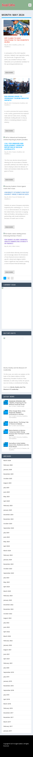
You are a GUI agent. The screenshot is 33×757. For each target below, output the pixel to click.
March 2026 (7, 460)
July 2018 (6, 695)
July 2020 (6, 668)
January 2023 (7, 600)
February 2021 (7, 663)
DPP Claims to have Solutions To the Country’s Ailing (16, 40)
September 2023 (8, 573)
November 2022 (8, 609)
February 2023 (7, 595)
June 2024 (6, 537)
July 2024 (6, 532)
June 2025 (6, 492)
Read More (9, 72)
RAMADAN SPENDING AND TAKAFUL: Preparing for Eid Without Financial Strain (17, 402)
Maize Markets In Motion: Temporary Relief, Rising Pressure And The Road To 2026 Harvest (19, 432)
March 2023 (7, 591)
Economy (19, 416)
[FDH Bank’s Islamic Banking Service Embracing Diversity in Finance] (16, 235)
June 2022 (6, 627)
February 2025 (7, 505)
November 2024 (8, 519)
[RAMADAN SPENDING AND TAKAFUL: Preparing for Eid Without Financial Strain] (5, 402)
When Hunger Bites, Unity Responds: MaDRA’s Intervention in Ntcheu (17, 412)
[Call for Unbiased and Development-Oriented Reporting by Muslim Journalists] (16, 138)
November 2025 (8, 474)
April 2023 (6, 587)
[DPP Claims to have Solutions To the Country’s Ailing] (16, 27)
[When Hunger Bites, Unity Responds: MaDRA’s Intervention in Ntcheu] (5, 412)
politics (20, 45)
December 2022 (8, 605)
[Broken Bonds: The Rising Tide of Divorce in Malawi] (5, 423)
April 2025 (6, 501)
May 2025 (6, 496)
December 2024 (8, 514)
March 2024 (7, 550)
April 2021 (6, 659)
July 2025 (6, 487)
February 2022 (7, 641)
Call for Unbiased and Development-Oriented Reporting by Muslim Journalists (14, 146)
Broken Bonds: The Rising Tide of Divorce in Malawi (18, 423)
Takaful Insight (20, 406)
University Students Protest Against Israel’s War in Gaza (16, 193)
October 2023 (7, 568)
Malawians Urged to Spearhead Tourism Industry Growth (16, 98)
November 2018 (8, 686)
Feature (14, 152)
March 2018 (7, 704)
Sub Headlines (12, 417)
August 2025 (7, 483)
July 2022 (6, 623)
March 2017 (7, 722)
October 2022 (7, 614)
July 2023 (6, 578)
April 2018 (6, 699)
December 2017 (8, 713)
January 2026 (7, 469)
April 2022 (6, 632)
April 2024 (6, 546)
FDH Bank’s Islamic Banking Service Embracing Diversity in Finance (16, 241)
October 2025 (7, 478)
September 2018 (8, 690)
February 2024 (7, 555)
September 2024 (8, 528)
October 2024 (7, 523)
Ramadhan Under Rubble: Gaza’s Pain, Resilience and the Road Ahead (19, 444)
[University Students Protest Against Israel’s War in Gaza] (16, 187)
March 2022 (7, 636)
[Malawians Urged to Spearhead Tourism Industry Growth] (16, 86)
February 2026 (7, 465)
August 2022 (7, 618)
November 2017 (8, 717)
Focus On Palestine (17, 197)
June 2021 (6, 654)
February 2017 (7, 726)
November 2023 (8, 564)
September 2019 (8, 672)
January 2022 (7, 645)
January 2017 (7, 731)
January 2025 (7, 510)
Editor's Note (15, 246)
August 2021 (7, 650)
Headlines (15, 45)
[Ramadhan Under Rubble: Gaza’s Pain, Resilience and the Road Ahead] (5, 444)
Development (15, 103)
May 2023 (6, 582)
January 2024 (7, 559)
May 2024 (6, 541)
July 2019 (6, 677)
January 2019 (7, 681)
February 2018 (7, 708)
